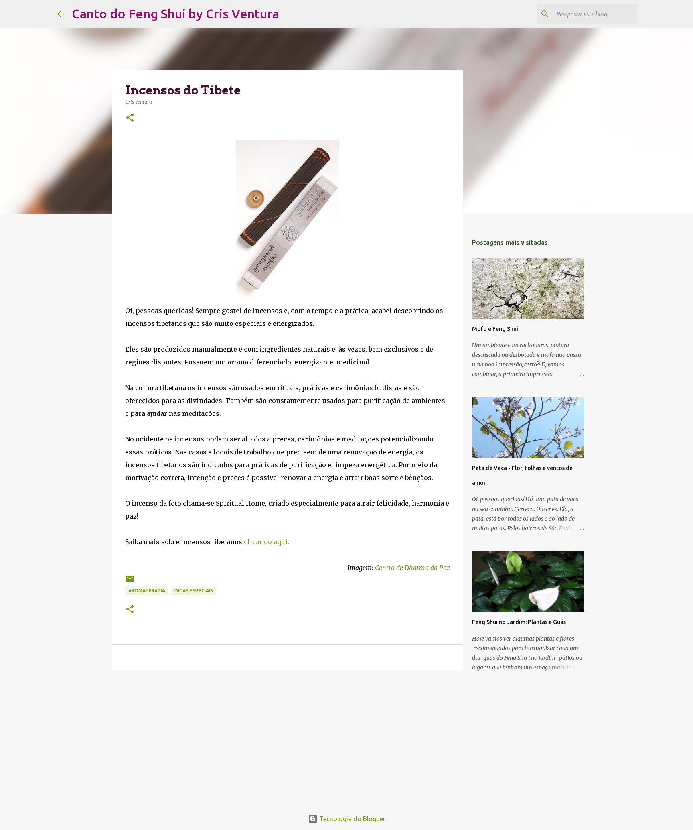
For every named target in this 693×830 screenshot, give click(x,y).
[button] (130, 118)
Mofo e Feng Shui (495, 328)
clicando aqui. (266, 542)
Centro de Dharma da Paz (412, 568)
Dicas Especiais (193, 590)
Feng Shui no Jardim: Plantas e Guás (519, 622)
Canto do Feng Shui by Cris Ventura (175, 13)
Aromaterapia (146, 590)
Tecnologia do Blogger (351, 818)
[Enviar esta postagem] (130, 581)
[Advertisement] (287, 738)
